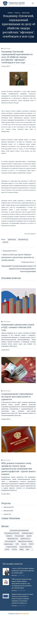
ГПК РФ (14, 549)
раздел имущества (25, 547)
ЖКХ (27, 549)
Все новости (18, 607)
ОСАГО (31, 544)
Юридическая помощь (25, 541)
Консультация (19, 536)
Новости (17, 13)
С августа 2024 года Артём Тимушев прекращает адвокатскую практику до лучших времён (23, 571)
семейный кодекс (27, 533)
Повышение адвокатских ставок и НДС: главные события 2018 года (17, 327)
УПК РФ (5, 242)
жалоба (29, 536)
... (32, 549)
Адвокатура (25, 13)
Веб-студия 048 (24, 613)
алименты (9, 536)
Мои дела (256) (8, 510)
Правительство (25, 538)
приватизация (8, 544)
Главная (10, 13)
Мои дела (14, 575)
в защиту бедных (11, 547)
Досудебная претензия (12, 533)
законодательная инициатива (19, 530)
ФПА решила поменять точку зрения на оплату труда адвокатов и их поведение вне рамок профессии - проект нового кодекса (18, 468)
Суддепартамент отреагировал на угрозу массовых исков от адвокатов (17, 396)
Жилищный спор (13, 538)
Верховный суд (23, 239)
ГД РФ (7, 549)
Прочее (23, 544)
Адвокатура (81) (9, 507)
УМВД (21, 549)
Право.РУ (33, 233)
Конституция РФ (10, 541)
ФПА (17, 544)
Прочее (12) (7, 514)
